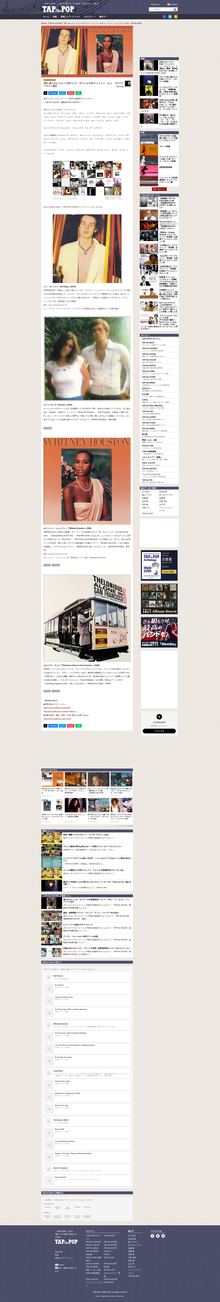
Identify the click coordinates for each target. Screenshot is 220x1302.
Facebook (53, 93)
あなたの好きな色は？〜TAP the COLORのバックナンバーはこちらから (73, 207)
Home (43, 23)
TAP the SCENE (153, 355)
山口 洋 (162, 504)
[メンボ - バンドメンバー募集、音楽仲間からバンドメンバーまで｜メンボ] (159, 632)
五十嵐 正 (146, 492)
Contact (174, 4)
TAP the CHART (153, 418)
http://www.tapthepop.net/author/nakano (60, 712)
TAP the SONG (155, 372)
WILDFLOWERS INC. (103, 1292)
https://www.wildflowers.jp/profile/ (57, 708)
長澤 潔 (145, 501)
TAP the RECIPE (150, 470)
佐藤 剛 (145, 498)
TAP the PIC (153, 481)
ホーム (46, 17)
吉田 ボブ (146, 508)
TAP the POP (147, 514)
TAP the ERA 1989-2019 (153, 407)
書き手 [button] (102, 17)
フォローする (159, 731)
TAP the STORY (152, 378)
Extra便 (153, 395)
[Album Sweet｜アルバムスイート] (159, 599)
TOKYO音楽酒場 (152, 452)
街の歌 (153, 435)
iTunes (48, 565)
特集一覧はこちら (159, 189)
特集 (55, 17)
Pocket (70, 93)
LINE (78, 93)
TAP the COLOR (55, 23)
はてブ (62, 93)
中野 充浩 (120, 87)
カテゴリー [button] (89, 17)
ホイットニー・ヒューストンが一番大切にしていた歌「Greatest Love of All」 (75, 558)
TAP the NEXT (154, 344)
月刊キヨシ (152, 389)
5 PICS (156, 401)
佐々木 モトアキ (166, 495)
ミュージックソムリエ (154, 475)
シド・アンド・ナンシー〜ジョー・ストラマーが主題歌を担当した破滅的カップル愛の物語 (81, 309)
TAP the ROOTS (152, 367)
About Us (155, 4)
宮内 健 (145, 504)
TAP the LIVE (151, 447)
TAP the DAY (151, 412)
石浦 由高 (163, 492)
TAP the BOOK (154, 429)
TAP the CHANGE (153, 349)
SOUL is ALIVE (150, 464)
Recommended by (123, 825)
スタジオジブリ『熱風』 (154, 458)
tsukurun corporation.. (117, 1296)
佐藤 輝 (162, 498)
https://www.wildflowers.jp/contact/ (57, 719)
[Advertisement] (87, 749)
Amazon (48, 428)
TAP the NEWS (156, 384)
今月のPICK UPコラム (151, 339)
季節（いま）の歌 (152, 441)
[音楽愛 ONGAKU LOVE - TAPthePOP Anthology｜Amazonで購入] (159, 565)
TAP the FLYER (154, 424)
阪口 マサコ (147, 495)
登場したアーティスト (70, 17)
